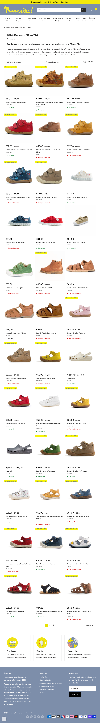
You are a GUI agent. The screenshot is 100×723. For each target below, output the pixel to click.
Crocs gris (9, 471)
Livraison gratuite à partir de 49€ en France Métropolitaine (50, 2)
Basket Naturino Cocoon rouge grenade (19, 150)
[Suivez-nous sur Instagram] (31, 716)
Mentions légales (45, 680)
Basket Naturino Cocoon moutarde (78, 150)
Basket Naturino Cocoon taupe (46, 197)
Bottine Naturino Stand (44, 288)
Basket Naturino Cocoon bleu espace (18, 197)
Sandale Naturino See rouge (15, 611)
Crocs (69, 380)
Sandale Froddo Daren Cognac (46, 333)
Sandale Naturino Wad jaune (45, 378)
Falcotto (39, 428)
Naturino (9, 104)
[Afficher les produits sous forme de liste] (92, 62)
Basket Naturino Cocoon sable (16, 102)
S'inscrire (75, 694)
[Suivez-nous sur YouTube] (38, 716)
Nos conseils (84, 19)
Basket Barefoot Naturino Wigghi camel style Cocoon (49, 103)
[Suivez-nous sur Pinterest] (35, 716)
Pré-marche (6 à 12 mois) (31, 19)
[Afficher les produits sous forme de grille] (89, 62)
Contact (42, 693)
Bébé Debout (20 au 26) (18, 27)
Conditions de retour (46, 686)
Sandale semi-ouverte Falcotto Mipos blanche (48, 425)
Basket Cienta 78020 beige (76, 242)
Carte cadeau (78, 19)
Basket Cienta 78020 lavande (15, 242)
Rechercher (43, 677)
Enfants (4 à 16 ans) (69, 19)
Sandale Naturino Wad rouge (15, 423)
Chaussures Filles (8, 19)
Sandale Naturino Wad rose (76, 333)
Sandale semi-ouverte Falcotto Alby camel (79, 613)
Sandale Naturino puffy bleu (45, 564)
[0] (94, 10)
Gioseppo (39, 614)
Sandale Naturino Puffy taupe (77, 471)
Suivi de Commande (46, 689)
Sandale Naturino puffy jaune (76, 423)
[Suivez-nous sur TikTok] (42, 716)
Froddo (8, 290)
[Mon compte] (91, 10)
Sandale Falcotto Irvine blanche (77, 564)
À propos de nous (92, 19)
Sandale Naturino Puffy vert (45, 471)
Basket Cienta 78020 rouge (45, 242)
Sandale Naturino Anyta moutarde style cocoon (49, 517)
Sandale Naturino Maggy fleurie (16, 516)
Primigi (38, 154)
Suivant (88, 625)
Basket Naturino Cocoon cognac (78, 102)
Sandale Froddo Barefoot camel (77, 288)
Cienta (69, 199)
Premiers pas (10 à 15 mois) (44, 19)
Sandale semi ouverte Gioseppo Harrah (49, 611)
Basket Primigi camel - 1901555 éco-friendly (48, 151)
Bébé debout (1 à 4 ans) (58, 19)
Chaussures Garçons (19, 19)
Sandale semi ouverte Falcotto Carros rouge (18, 565)
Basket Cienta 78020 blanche (77, 197)
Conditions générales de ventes (50, 683)
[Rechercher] (83, 10)
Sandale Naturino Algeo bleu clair (78, 516)
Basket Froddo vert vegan (14, 288)
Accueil (6, 27)
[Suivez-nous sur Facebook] (27, 716)
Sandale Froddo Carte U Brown (16, 333)
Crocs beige (71, 378)
